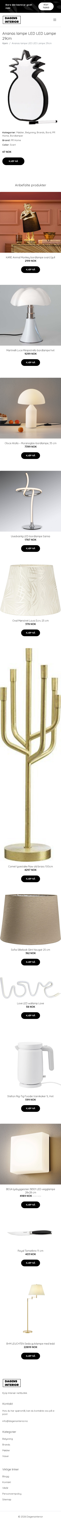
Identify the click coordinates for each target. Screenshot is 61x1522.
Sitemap (6, 1499)
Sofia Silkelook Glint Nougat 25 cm (30, 949)
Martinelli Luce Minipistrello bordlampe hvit (30, 350)
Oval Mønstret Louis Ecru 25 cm (30, 620)
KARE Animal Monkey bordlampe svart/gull (30, 257)
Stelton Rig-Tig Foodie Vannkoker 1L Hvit (30, 1096)
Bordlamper (16, 135)
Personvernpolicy (11, 1493)
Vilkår (5, 1487)
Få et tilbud (46, 6)
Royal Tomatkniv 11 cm (30, 1250)
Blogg (5, 1476)
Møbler (20, 132)
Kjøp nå (13, 161)
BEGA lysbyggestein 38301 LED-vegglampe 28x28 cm (30, 1191)
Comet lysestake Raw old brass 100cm (30, 866)
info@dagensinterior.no (15, 1421)
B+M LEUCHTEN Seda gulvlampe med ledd (30, 1343)
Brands (41, 132)
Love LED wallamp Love (30, 1003)
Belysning (30, 132)
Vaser (5, 1456)
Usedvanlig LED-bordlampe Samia (30, 536)
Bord (48, 132)
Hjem (5, 43)
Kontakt (6, 1482)
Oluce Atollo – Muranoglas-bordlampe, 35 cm (30, 443)
